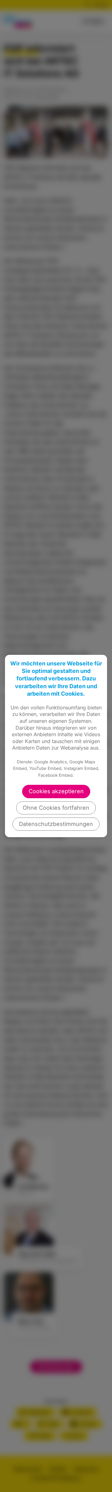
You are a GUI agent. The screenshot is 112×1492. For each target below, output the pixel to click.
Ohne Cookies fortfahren (56, 807)
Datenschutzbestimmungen (56, 824)
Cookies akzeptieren (56, 791)
